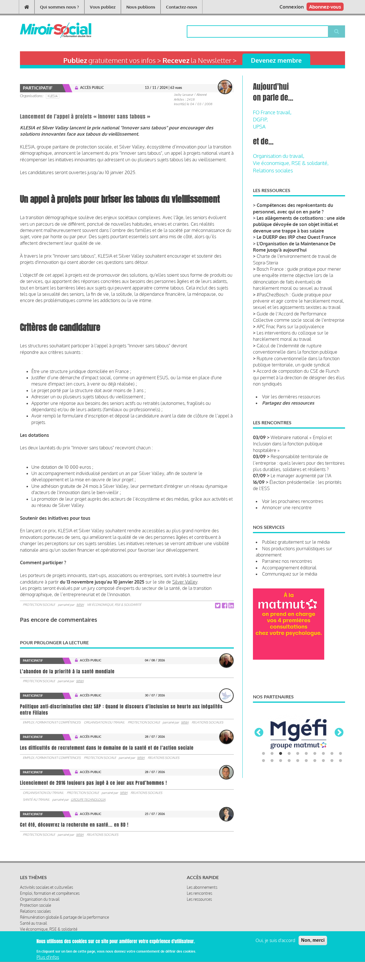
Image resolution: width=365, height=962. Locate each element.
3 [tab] (280, 754)
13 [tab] (280, 761)
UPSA (259, 126)
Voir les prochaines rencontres (292, 501)
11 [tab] (263, 761)
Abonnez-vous (325, 7)
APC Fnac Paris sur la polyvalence (290, 326)
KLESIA (53, 96)
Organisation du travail (104, 722)
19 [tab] (332, 761)
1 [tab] (263, 754)
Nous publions (140, 7)
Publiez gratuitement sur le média (296, 542)
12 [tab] (272, 761)
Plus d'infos (47, 957)
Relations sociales (207, 722)
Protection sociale (39, 605)
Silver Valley (184, 582)
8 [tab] (323, 754)
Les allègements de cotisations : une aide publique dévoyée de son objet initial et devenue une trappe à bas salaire (299, 224)
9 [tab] (332, 754)
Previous (259, 733)
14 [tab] (289, 761)
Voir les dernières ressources (291, 397)
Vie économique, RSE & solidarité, (290, 163)
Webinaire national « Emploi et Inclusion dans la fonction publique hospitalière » (292, 444)
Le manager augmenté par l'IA (301, 475)
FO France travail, (272, 112)
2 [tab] (272, 754)
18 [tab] (323, 761)
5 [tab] (298, 754)
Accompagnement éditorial (289, 567)
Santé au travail (36, 800)
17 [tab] (315, 761)
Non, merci (313, 940)
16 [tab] (306, 761)
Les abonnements (202, 887)
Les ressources (199, 899)
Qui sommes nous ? (59, 7)
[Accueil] (46, 30)
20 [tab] (340, 761)
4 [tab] (289, 754)
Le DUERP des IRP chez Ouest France (296, 237)
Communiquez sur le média (289, 574)
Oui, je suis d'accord (275, 940)
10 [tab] (340, 754)
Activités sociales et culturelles (46, 887)
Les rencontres (199, 893)
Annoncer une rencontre (287, 507)
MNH (80, 605)
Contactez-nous (181, 7)
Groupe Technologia (88, 800)
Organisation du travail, (278, 156)
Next (339, 733)
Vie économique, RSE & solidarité (114, 605)
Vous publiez (102, 7)
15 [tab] (298, 761)
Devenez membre (276, 60)
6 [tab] (306, 754)
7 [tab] (315, 754)
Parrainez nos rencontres (287, 561)
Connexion (291, 7)
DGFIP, (260, 119)
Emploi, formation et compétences (52, 722)
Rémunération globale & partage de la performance (64, 917)
